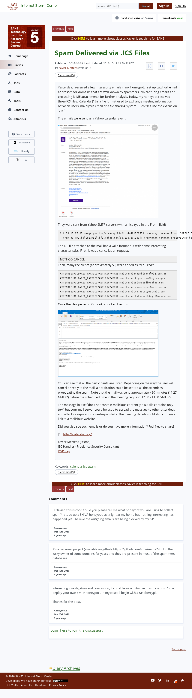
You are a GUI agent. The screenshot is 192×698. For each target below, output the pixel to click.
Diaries (18, 65)
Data (17, 92)
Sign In (164, 6)
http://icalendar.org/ (77, 434)
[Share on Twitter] (173, 66)
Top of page (179, 649)
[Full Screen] (149, 66)
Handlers (40, 685)
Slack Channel (23, 134)
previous (58, 28)
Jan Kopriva (147, 17)
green (180, 17)
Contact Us (21, 110)
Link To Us (12, 685)
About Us (20, 119)
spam (92, 466)
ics (85, 466)
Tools (17, 101)
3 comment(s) (66, 75)
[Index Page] (12, 6)
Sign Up (180, 6)
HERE (82, 38)
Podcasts (20, 74)
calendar (76, 466)
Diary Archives (66, 668)
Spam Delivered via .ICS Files (102, 52)
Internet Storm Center (39, 5)
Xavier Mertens (68, 68)
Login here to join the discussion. (77, 630)
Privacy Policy (57, 685)
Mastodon (24, 142)
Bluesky (25, 151)
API (38, 680)
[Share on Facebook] (161, 66)
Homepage (21, 56)
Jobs (17, 83)
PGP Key (64, 451)
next (70, 28)
